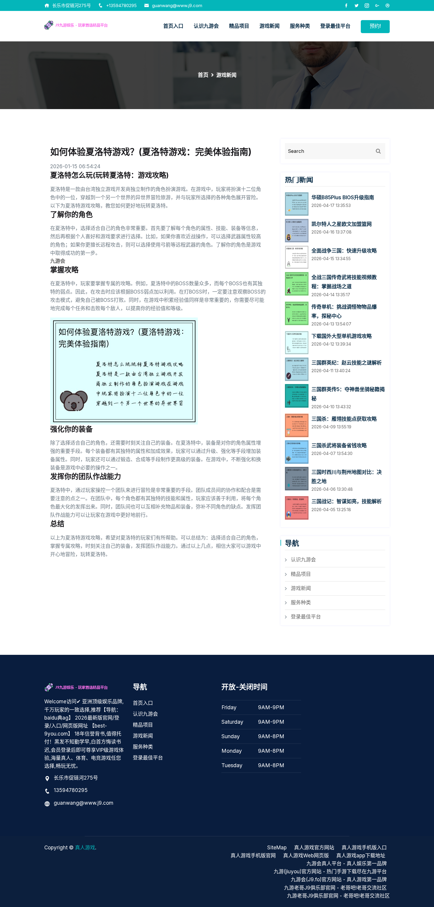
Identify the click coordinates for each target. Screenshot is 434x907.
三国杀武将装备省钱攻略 (339, 445)
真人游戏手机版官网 (253, 856)
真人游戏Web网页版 (306, 856)
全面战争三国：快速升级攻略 (344, 251)
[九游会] (84, 24)
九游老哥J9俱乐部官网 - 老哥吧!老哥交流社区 (335, 888)
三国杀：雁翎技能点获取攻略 (344, 419)
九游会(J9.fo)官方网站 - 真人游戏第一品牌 (339, 879)
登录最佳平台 (335, 26)
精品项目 (239, 26)
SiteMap (277, 848)
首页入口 (173, 26)
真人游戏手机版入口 (364, 848)
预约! (375, 26)
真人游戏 (85, 848)
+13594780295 (121, 5)
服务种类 (300, 26)
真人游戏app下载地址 (360, 856)
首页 (203, 75)
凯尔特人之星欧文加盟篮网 (341, 224)
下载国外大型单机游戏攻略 (341, 336)
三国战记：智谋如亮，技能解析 (346, 501)
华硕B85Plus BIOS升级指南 (342, 197)
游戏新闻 (270, 26)
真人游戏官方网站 (314, 848)
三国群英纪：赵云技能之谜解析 (346, 363)
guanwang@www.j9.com (177, 5)
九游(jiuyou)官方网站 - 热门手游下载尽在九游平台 (330, 871)
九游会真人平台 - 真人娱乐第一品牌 (346, 863)
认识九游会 (206, 26)
